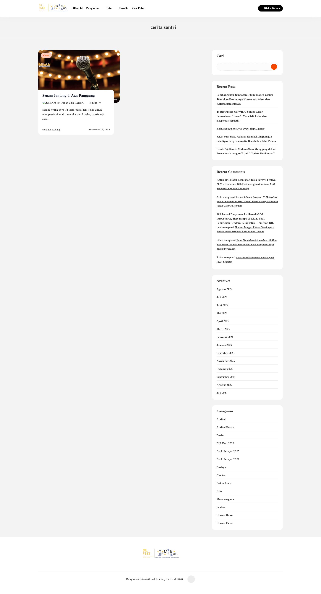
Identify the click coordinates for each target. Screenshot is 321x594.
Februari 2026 (225, 337)
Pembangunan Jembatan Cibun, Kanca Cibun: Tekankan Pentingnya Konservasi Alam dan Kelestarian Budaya (245, 99)
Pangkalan (93, 8)
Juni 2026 (222, 305)
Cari (220, 56)
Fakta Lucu (224, 483)
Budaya (221, 467)
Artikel (221, 419)
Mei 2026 (222, 313)
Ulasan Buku (225, 515)
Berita (221, 435)
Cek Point (138, 8)
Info (109, 8)
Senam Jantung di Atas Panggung (68, 95)
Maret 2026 (223, 329)
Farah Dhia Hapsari (72, 102)
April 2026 (223, 321)
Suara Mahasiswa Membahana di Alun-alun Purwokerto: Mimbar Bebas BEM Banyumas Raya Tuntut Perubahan (247, 244)
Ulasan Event (225, 523)
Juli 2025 (222, 393)
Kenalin (124, 8)
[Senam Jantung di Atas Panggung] (79, 76)
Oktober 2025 (225, 369)
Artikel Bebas (225, 427)
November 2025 (226, 361)
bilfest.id (77, 8)
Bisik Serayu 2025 (228, 451)
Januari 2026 (224, 345)
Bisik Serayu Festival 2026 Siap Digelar (241, 128)
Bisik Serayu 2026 (228, 459)
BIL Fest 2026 (225, 443)
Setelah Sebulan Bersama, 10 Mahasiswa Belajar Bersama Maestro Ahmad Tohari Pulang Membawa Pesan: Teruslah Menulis (247, 201)
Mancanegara (225, 499)
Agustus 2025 (224, 385)
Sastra (221, 507)
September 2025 (226, 377)
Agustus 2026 (224, 289)
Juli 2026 (222, 297)
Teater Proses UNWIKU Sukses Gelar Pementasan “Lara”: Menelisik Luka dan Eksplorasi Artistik (242, 116)
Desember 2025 (225, 353)
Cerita (46, 55)
